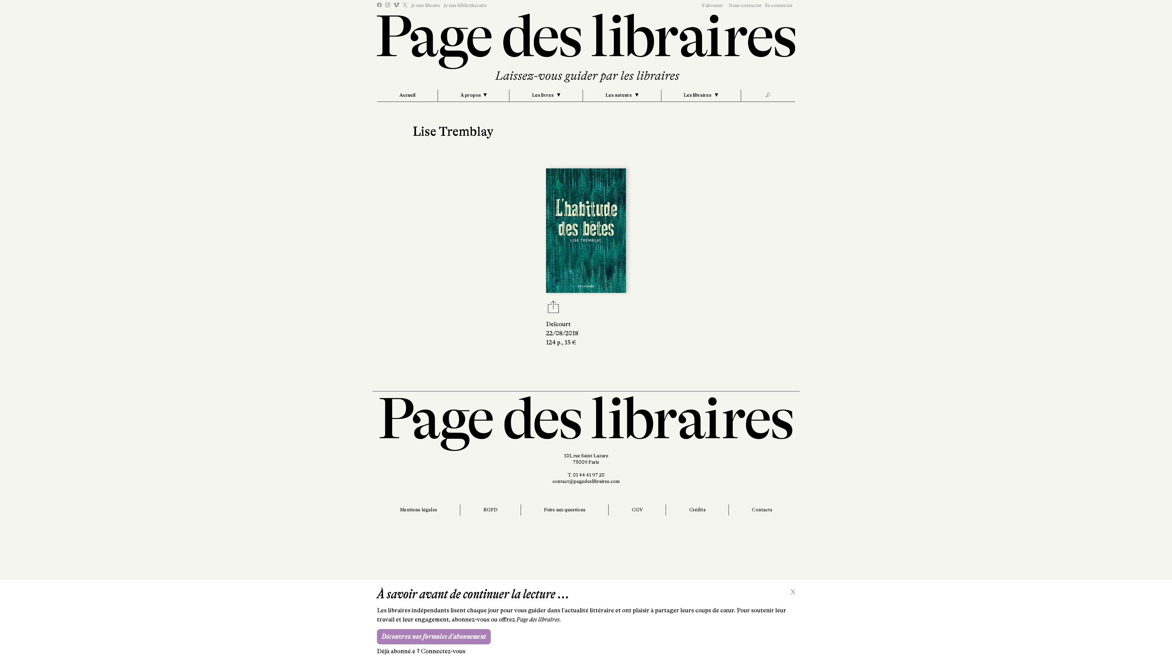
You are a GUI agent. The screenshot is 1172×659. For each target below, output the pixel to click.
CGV (637, 510)
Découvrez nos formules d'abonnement (434, 636)
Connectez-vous (443, 651)
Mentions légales (418, 510)
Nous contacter (745, 5)
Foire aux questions (564, 510)
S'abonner (712, 5)
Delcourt (558, 324)
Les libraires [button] (698, 95)
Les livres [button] (543, 95)
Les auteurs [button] (619, 95)
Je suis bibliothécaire (465, 5)
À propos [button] (471, 95)
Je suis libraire (425, 5)
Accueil (407, 95)
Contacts (762, 510)
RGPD (490, 510)
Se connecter (779, 5)
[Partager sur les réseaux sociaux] (553, 309)
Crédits (697, 510)
